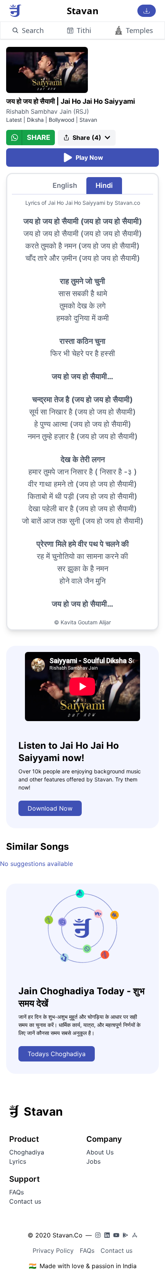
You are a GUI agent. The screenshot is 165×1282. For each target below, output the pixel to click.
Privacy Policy (53, 1250)
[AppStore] (135, 1235)
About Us (100, 1152)
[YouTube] (116, 1235)
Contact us (25, 1201)
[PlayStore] (125, 1235)
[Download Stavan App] (146, 11)
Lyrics (17, 1161)
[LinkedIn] (107, 1235)
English (65, 185)
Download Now (50, 808)
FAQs (16, 1192)
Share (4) (87, 137)
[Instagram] (98, 1235)
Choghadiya (26, 1152)
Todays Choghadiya (57, 1054)
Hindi (104, 185)
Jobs (93, 1161)
